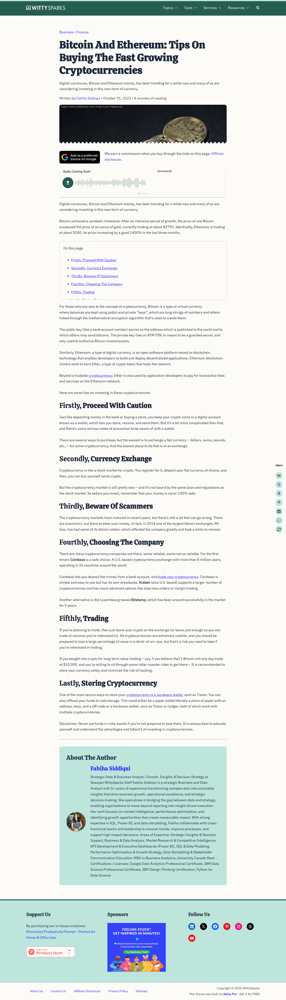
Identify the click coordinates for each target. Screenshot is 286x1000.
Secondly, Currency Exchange (94, 268)
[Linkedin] (278, 475)
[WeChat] (278, 529)
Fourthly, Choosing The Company (97, 284)
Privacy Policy (118, 991)
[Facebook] (278, 493)
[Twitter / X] (278, 484)
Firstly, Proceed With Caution (94, 260)
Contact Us (58, 991)
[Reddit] (278, 511)
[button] (175, 8)
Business (66, 32)
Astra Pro (230, 994)
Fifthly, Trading (83, 292)
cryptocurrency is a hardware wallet (154, 694)
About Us (36, 991)
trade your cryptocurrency (178, 576)
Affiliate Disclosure (87, 991)
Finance (82, 32)
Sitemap (141, 991)
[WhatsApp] (278, 520)
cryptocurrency (100, 375)
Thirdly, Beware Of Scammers (94, 276)
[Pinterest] (278, 502)
